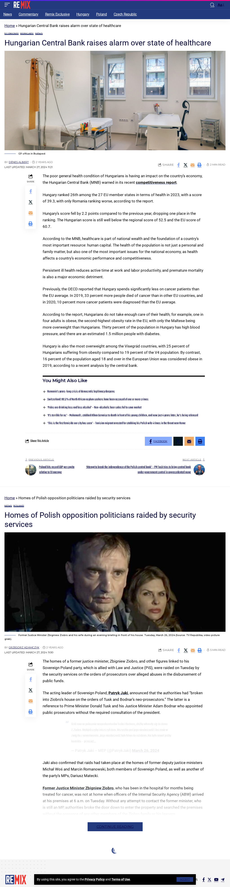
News (39, 33)
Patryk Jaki (118, 693)
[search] (212, 4)
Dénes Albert (19, 162)
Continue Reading (115, 826)
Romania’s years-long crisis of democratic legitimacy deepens (81, 391)
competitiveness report (156, 182)
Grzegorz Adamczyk (24, 647)
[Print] (199, 164)
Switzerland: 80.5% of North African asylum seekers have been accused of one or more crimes (97, 399)
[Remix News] (21, 4)
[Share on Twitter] (185, 164)
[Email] (192, 164)
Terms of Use (120, 879)
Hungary (26, 33)
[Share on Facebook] (178, 164)
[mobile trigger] (8, 4)
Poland (18, 506)
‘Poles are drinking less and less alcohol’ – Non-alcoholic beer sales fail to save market (94, 407)
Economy (11, 33)
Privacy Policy (95, 879)
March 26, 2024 (145, 750)
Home (9, 25)
